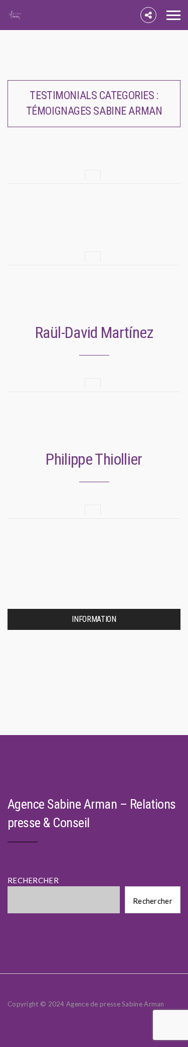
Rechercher (152, 900)
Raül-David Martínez (94, 332)
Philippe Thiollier (94, 459)
